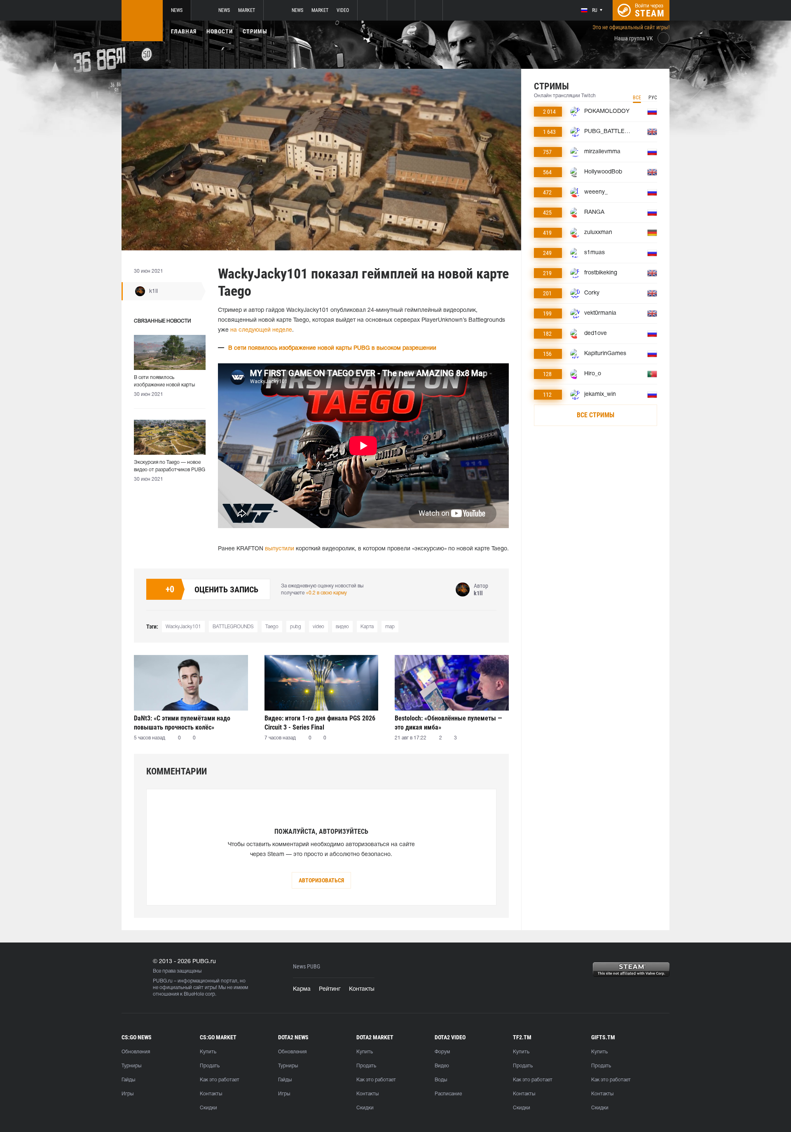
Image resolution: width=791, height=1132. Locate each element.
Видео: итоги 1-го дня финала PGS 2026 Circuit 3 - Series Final (319, 722)
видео (342, 626)
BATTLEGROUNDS (233, 626)
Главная (184, 31)
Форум (442, 1052)
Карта (367, 626)
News (177, 10)
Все (637, 98)
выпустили (279, 549)
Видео (442, 1066)
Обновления (136, 1052)
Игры (127, 1094)
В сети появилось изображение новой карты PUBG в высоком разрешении (332, 348)
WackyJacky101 (183, 626)
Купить (208, 1052)
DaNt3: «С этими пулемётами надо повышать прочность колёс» (182, 722)
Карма (302, 989)
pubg (295, 626)
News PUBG (306, 966)
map (390, 626)
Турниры (131, 1066)
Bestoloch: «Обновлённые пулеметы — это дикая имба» (448, 722)
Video (343, 10)
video (318, 626)
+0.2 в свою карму (326, 593)
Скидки (208, 1108)
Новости (219, 31)
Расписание (448, 1094)
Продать (210, 1066)
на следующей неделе (261, 330)
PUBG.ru (163, 981)
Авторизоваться (321, 880)
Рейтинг (330, 989)
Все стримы (595, 415)
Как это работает (219, 1080)
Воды (441, 1080)
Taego (271, 626)
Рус (652, 98)
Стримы (255, 31)
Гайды (128, 1080)
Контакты (361, 989)
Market (246, 10)
